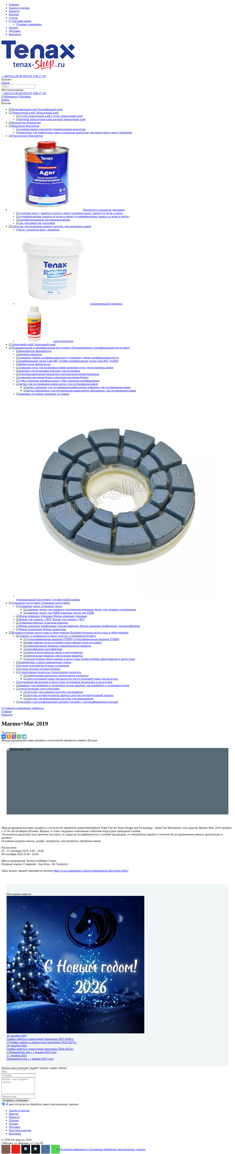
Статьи (13, 17)
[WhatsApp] (19, 736)
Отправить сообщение (15, 1100)
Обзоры (14, 1120)
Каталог (14, 14)
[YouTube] (15, 1149)
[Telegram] (24, 736)
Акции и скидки (19, 7)
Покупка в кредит (20, 1130)
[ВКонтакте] (3, 736)
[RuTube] (25, 1149)
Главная (14, 4)
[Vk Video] (35, 1149)
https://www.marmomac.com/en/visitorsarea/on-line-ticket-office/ (91, 870)
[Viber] (14, 736)
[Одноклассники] (9, 736)
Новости (14, 11)
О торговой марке (20, 21)
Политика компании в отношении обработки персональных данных (103, 1149)
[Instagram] (5, 1149)
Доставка (14, 30)
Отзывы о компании (29, 24)
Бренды (13, 1113)
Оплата (13, 27)
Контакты (15, 34)
